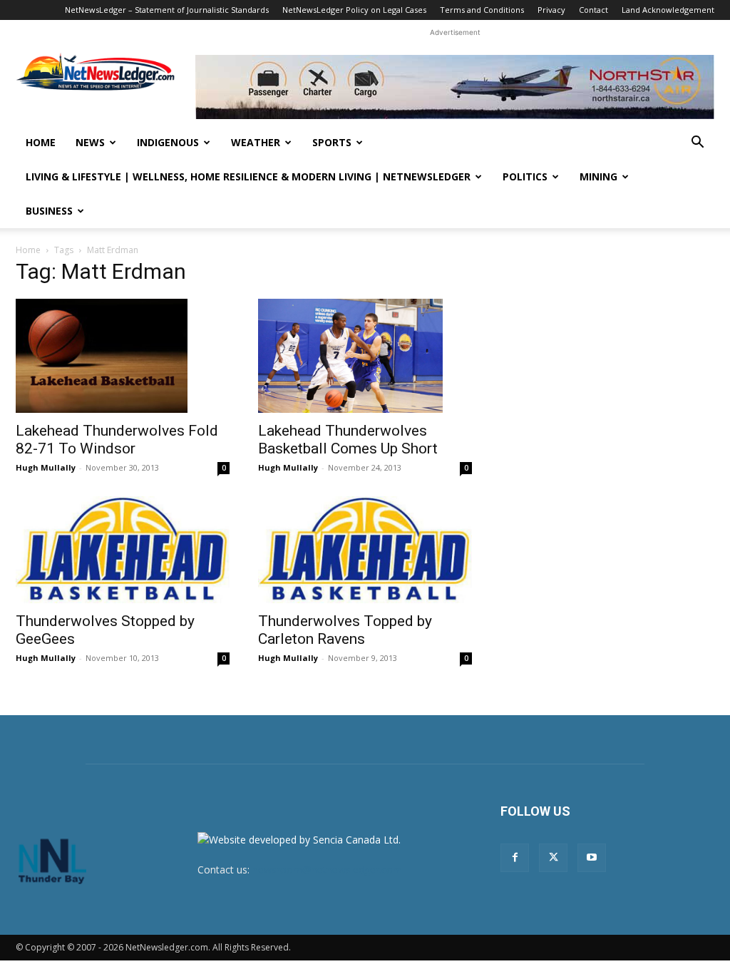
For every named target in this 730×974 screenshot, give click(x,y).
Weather (255, 142)
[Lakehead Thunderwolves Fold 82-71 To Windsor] (123, 356)
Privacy (551, 9)
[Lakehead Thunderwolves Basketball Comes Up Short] (365, 356)
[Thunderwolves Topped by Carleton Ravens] (365, 549)
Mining (598, 176)
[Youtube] (591, 858)
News (90, 142)
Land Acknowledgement (668, 9)
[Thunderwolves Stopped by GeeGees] (123, 549)
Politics (525, 176)
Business (49, 210)
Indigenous (168, 142)
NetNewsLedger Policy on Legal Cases (354, 9)
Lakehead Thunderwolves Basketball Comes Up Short (348, 439)
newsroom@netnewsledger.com (327, 869)
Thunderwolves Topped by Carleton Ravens (345, 629)
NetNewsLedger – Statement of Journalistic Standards (167, 9)
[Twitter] (553, 858)
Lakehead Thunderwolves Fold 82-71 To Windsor (117, 439)
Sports (331, 142)
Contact (593, 9)
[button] (697, 143)
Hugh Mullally (46, 467)
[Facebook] (514, 858)
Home (41, 142)
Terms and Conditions (482, 9)
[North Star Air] (454, 87)
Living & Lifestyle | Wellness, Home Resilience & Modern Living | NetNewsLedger (248, 176)
